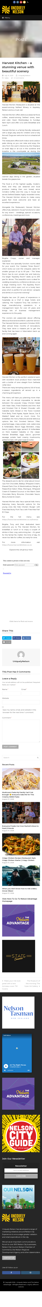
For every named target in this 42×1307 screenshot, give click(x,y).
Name (5, 689)
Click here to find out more (21, 621)
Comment (7, 718)
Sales (7, 78)
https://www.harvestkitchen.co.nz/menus (20, 520)
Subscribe (21, 1176)
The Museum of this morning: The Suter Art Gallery (32, 983)
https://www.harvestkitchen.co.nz (17, 545)
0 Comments (19, 78)
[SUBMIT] (37, 758)
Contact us (9, 1258)
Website (5, 698)
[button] (6, 18)
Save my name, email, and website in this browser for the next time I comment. (19, 711)
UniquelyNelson (24, 75)
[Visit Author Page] (21, 655)
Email (24, 689)
